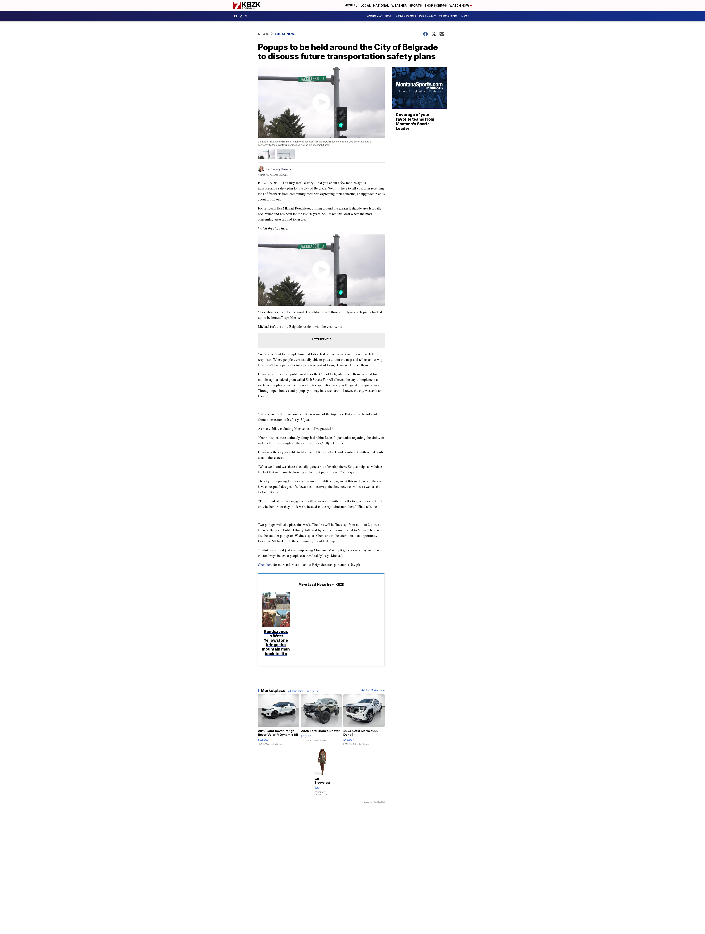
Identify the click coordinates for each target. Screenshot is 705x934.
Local (366, 5)
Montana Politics (448, 16)
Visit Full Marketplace (373, 690)
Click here (265, 564)
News (388, 16)
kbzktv (242, 16)
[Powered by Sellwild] (379, 802)
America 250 (374, 16)
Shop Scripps (435, 5)
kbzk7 (236, 16)
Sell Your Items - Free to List (303, 691)
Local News (286, 34)
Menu (349, 5)
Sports (415, 5)
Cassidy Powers (280, 169)
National (381, 5)
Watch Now (459, 5)
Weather (399, 5)
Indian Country (427, 16)
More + (465, 16)
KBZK (247, 16)
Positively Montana (405, 16)
